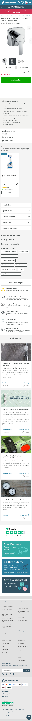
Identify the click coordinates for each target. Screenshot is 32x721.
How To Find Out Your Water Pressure (15, 500)
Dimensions (26, 68)
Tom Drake (5, 383)
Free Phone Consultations (24, 634)
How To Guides (24, 515)
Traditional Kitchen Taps (23, 605)
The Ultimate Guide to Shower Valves (15, 409)
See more (20, 331)
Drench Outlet (5, 649)
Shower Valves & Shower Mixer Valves (16, 16)
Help (6, 133)
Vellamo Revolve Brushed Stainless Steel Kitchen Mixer (8, 620)
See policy (25, 299)
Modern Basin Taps (22, 620)
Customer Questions (9, 228)
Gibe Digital (8, 715)
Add (13, 192)
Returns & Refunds (6, 640)
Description (6, 205)
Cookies (12, 712)
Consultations (9, 137)
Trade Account (5, 643)
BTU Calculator (21, 643)
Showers (3, 16)
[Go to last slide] (1, 7)
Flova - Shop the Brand (7, 265)
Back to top (16, 597)
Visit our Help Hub (6, 694)
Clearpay (20, 657)
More (7, 315)
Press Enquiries (21, 660)
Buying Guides (9, 140)
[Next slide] (30, 7)
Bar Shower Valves (23, 251)
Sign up (27, 670)
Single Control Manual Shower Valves (11, 274)
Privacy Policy (5, 712)
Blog (19, 637)
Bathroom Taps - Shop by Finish (9, 256)
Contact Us (4, 652)
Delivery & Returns (9, 216)
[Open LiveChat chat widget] (28, 717)
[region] (16, 176)
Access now (20, 324)
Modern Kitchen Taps (23, 608)
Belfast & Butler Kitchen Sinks (23, 611)
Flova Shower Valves (21, 265)
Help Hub (4, 634)
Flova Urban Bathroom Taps (8, 269)
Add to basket (21, 80)
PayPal (19, 651)
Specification (7, 211)
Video (12, 68)
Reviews (5, 222)
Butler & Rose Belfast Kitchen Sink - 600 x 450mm (7, 626)
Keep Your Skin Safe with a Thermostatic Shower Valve (12, 457)
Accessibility (19, 712)
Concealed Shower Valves (8, 260)
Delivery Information (7, 637)
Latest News (25, 383)
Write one (18, 23)
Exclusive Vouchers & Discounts (23, 647)
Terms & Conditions (19, 709)
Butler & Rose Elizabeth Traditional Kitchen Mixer (8, 605)
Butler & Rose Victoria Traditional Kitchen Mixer (8, 610)
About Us (4, 646)
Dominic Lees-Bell (7, 429)
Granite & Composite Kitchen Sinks (23, 616)
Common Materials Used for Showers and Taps (15, 364)
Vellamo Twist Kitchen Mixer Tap (7, 614)
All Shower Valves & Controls (9, 251)
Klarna (19, 654)
